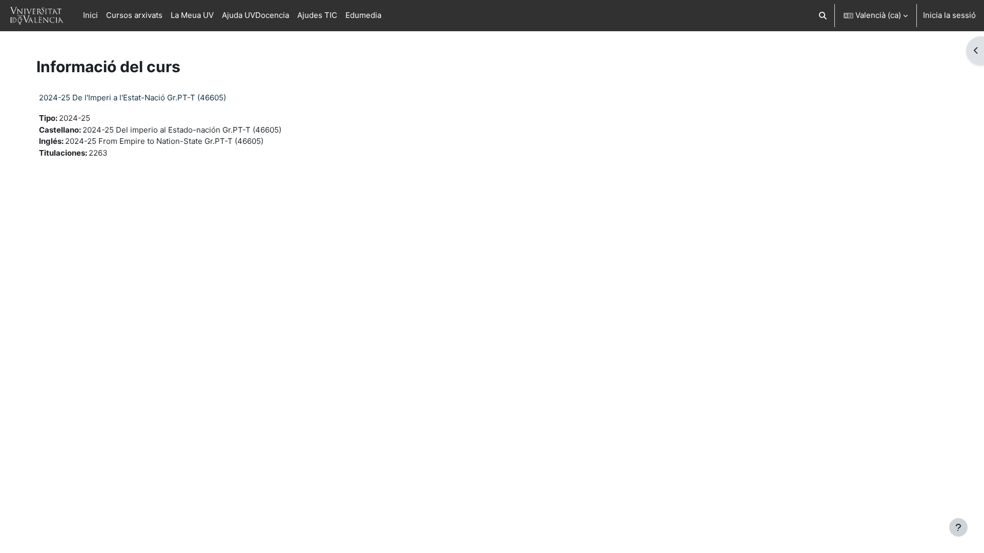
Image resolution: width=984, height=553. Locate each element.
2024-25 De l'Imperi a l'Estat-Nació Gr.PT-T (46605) (132, 97)
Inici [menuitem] (90, 15)
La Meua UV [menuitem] (192, 15)
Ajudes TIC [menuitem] (317, 15)
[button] (823, 15)
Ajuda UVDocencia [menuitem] (255, 15)
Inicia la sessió (949, 15)
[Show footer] (958, 527)
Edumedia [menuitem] (363, 15)
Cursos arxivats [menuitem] (134, 15)
